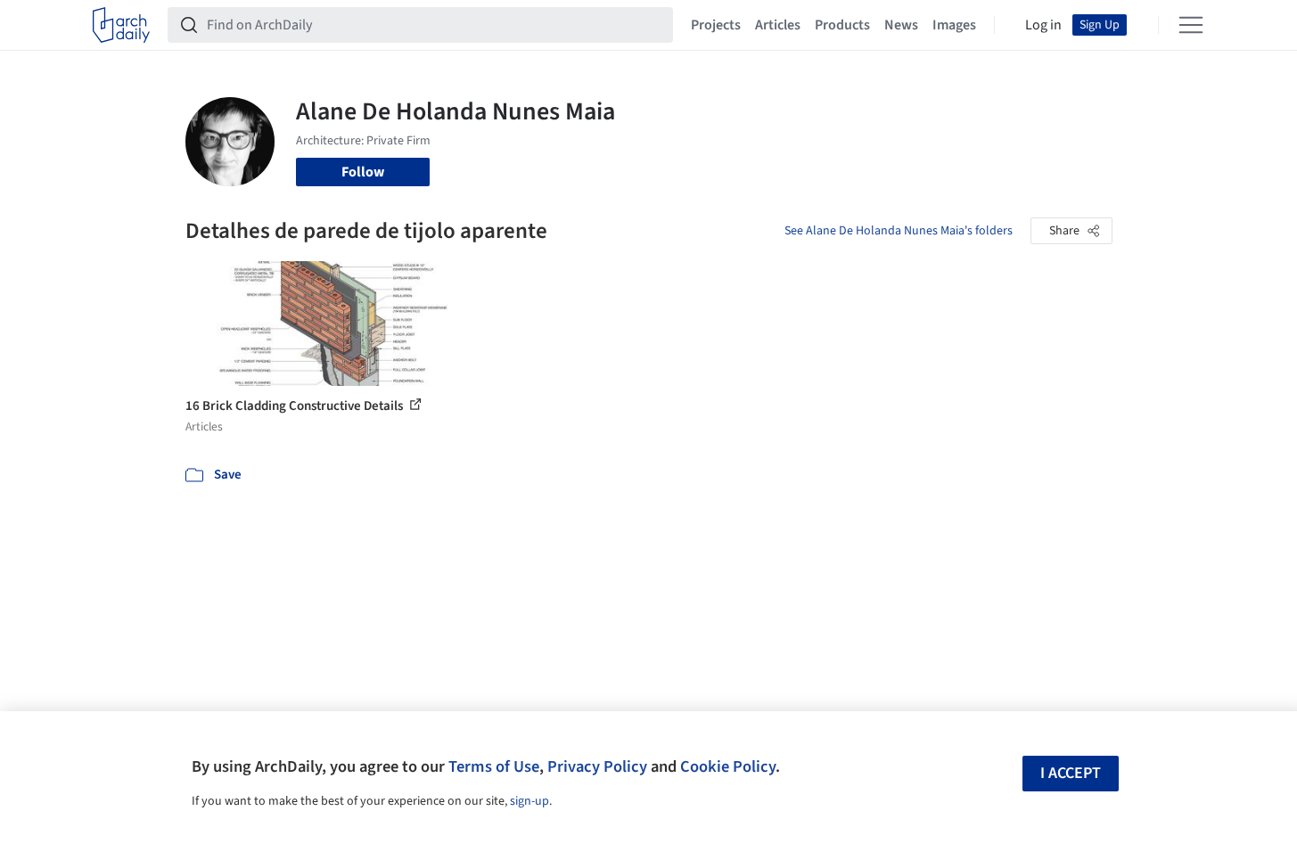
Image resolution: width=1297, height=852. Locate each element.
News (901, 25)
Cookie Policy (728, 766)
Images (954, 25)
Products (842, 25)
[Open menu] (1191, 25)
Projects (716, 25)
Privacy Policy (597, 766)
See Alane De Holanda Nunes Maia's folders (898, 231)
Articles (777, 25)
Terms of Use (493, 766)
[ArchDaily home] (121, 25)
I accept (1070, 773)
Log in (1043, 25)
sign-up (529, 801)
